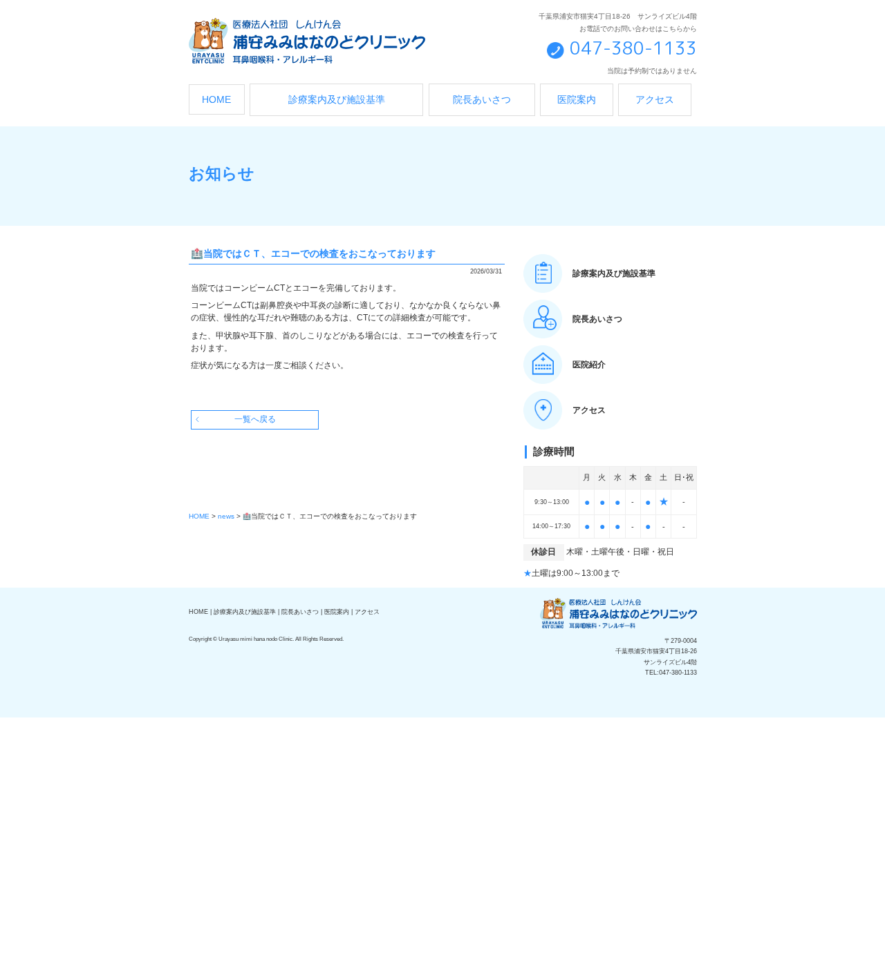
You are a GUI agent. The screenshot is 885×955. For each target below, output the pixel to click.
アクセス (654, 100)
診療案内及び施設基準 (336, 100)
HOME (216, 100)
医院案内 (576, 100)
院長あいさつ (482, 100)
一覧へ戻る (255, 419)
